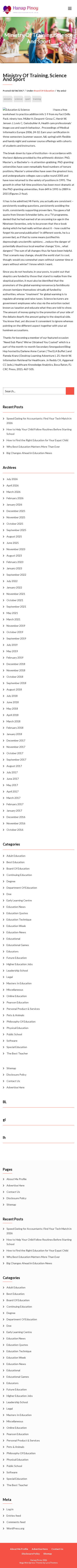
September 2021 (16, 606)
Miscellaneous (15, 989)
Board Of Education (44, 90)
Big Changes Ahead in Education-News (29, 453)
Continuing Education (19, 874)
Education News (16, 906)
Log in (10, 1509)
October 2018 (15, 676)
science (18, 99)
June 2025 (13, 542)
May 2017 (12, 785)
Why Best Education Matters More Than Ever (33, 446)
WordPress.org (15, 1528)
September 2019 (16, 638)
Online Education (17, 996)
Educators (13, 951)
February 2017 (15, 804)
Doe (9, 894)
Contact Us (13, 1081)
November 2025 (16, 517)
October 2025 (15, 523)
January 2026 (14, 504)
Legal (10, 976)
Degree (11, 881)
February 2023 (15, 561)
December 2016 (16, 817)
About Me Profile (17, 1179)
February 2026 (15, 498)
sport (27, 99)
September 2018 (16, 683)
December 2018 (16, 663)
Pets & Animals (15, 1015)
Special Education (17, 1047)
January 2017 (14, 810)
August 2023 (14, 555)
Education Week (16, 925)
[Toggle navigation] (70, 8)
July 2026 (12, 479)
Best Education (15, 862)
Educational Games (18, 945)
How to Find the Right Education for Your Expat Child (37, 440)
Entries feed (14, 1515)
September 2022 (16, 574)
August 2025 (14, 536)
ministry (8, 99)
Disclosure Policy (16, 1074)
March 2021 (13, 619)
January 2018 (14, 734)
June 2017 (13, 778)
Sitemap (11, 1068)
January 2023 (14, 568)
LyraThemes (52, 1562)
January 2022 (14, 587)
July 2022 (12, 581)
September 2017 (16, 759)
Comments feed (16, 1522)
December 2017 (16, 740)
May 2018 (12, 708)
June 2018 (13, 702)
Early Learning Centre (19, 900)
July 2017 (12, 772)
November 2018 (16, 670)
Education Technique (19, 919)
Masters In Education (19, 983)
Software (12, 1040)
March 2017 (13, 797)
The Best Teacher (17, 1053)
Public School (14, 1034)
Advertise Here (15, 1087)
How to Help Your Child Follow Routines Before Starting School (39, 431)
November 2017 (16, 746)
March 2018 (13, 721)
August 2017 (14, 765)
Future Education (17, 957)
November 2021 (16, 593)
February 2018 (15, 727)
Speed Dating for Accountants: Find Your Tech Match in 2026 (39, 421)
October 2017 (15, 753)
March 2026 (13, 491)
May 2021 (12, 612)
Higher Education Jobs (20, 964)
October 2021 (15, 600)
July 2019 (12, 644)
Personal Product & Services (23, 1008)
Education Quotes (17, 913)
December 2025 (16, 510)
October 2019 (15, 632)
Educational (13, 938)
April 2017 (13, 791)
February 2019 (15, 657)
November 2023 (16, 549)
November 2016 (16, 823)
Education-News (16, 932)
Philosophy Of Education (21, 1021)
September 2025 (16, 530)
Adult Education (16, 855)
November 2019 (16, 625)
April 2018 (13, 714)
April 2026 (13, 485)
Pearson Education (18, 1002)
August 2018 (14, 689)
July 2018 (12, 695)
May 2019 (12, 651)
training (37, 99)
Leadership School (17, 970)
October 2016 (15, 829)
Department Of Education (22, 887)
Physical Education (17, 1027)
